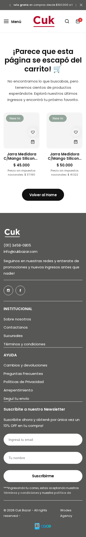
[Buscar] (67, 21)
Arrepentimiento (18, 390)
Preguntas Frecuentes (23, 374)
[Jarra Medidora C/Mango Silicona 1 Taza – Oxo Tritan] (21, 130)
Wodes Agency (66, 513)
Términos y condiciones (24, 344)
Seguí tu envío (16, 398)
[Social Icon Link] (8, 290)
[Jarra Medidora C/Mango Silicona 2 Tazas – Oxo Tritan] (64, 130)
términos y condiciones (22, 493)
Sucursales (13, 336)
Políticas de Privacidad (24, 382)
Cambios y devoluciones (25, 365)
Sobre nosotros (17, 319)
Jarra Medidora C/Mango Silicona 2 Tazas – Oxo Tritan (64, 156)
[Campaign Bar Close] (81, 5)
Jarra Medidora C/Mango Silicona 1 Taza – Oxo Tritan (21, 156)
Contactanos (16, 327)
